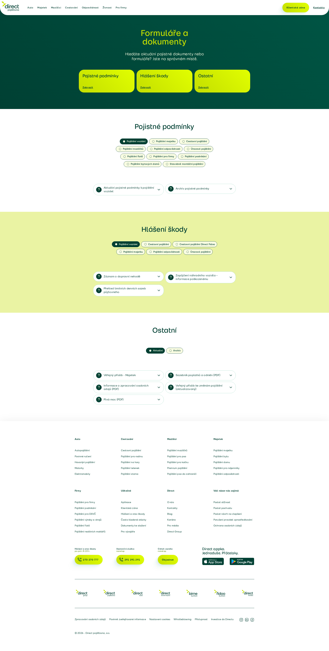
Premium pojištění (177, 468)
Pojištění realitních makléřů (90, 531)
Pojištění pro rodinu (132, 456)
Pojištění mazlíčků (177, 450)
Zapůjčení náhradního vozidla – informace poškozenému (197, 277)
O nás (170, 502)
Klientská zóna (296, 7)
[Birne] (192, 593)
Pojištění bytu (221, 456)
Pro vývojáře (128, 531)
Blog (170, 514)
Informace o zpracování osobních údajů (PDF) (126, 387)
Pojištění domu (222, 462)
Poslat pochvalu (223, 508)
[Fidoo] (220, 593)
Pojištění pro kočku (177, 462)
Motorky (79, 468)
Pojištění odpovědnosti (226, 474)
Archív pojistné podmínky (192, 189)
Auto (30, 7)
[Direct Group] (81, 593)
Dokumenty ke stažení (133, 525)
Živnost (107, 7)
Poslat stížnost (222, 502)
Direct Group (174, 531)
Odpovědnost (90, 7)
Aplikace (126, 502)
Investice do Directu (222, 619)
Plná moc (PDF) (114, 399)
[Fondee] (247, 593)
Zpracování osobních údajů (90, 619)
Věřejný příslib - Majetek (120, 375)
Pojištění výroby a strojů (88, 519)
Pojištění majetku (223, 450)
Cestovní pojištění (131, 450)
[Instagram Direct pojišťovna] (241, 620)
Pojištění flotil (82, 525)
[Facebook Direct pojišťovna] (252, 620)
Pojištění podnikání (85, 508)
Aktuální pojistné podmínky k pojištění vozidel (129, 189)
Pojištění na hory (130, 462)
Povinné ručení (83, 456)
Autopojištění (82, 450)
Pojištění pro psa (176, 456)
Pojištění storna (129, 474)
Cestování (71, 7)
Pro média (173, 525)
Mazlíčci (56, 7)
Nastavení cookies (159, 619)
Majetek (42, 7)
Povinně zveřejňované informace (127, 619)
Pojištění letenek (130, 468)
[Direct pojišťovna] (10, 6)
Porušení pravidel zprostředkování (233, 519)
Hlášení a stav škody (133, 514)
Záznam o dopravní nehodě (122, 276)
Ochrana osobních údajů (228, 525)
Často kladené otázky (133, 519)
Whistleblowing (182, 619)
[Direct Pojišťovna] (109, 593)
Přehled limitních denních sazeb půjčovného (125, 290)
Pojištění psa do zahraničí (182, 474)
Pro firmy (121, 7)
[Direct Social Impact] (164, 593)
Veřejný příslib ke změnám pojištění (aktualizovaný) (199, 387)
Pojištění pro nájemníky (226, 468)
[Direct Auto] (137, 593)
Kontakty (319, 7)
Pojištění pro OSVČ (85, 514)
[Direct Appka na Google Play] (242, 561)
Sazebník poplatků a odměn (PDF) (198, 375)
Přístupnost (201, 619)
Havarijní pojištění (85, 462)
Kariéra (171, 519)
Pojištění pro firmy (85, 502)
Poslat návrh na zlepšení (228, 514)
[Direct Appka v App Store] (214, 561)
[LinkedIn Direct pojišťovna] (247, 620)
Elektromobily (82, 474)
